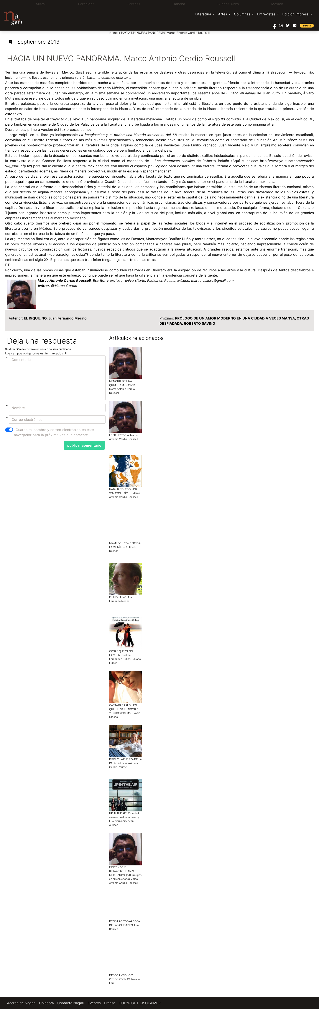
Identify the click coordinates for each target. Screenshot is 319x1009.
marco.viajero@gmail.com (212, 280)
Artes (222, 14)
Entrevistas (266, 14)
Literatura (203, 14)
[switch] (9, 430)
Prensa (109, 1003)
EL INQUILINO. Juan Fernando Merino (55, 318)
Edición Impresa (295, 14)
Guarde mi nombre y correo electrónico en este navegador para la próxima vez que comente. (54, 432)
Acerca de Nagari (21, 1003)
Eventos (94, 1003)
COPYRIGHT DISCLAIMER (140, 1003)
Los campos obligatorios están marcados (34, 353)
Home (113, 32)
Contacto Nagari (70, 1003)
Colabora (46, 1003)
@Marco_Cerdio (64, 285)
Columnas (242, 14)
